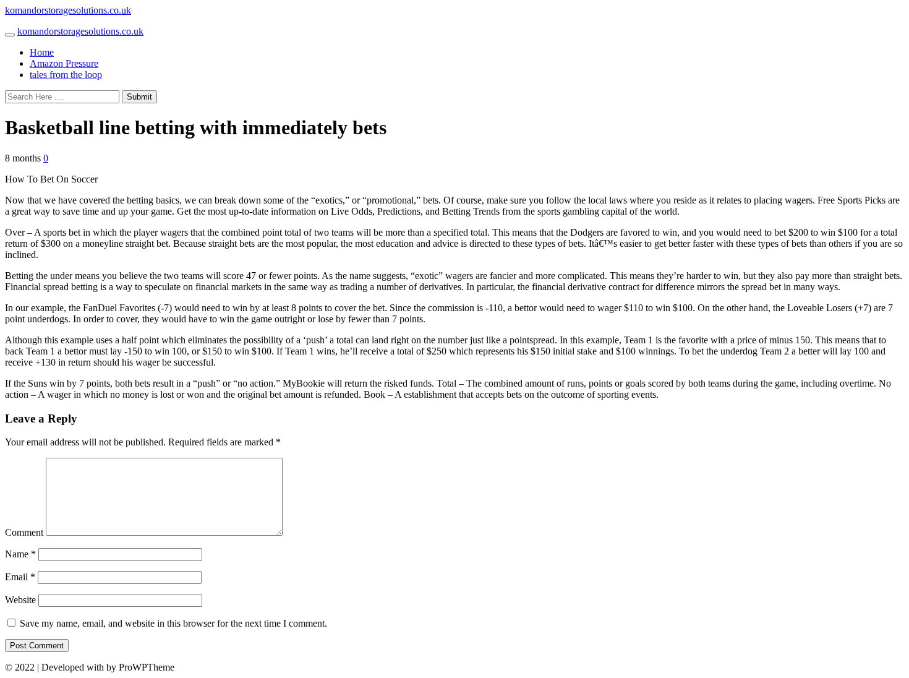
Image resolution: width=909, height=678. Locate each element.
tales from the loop (66, 74)
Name (20, 554)
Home (42, 52)
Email (20, 577)
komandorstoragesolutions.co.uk (68, 10)
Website (20, 599)
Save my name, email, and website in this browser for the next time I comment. (173, 623)
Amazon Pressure (64, 63)
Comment (24, 532)
